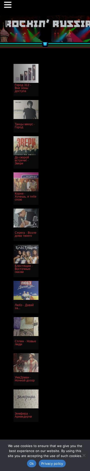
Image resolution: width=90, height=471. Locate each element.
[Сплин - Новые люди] (26, 335)
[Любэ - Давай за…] (26, 299)
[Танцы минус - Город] (26, 118)
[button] (8, 5)
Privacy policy (52, 464)
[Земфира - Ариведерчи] (26, 407)
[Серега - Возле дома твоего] (26, 226)
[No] (83, 455)
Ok (32, 464)
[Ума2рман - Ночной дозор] (26, 371)
